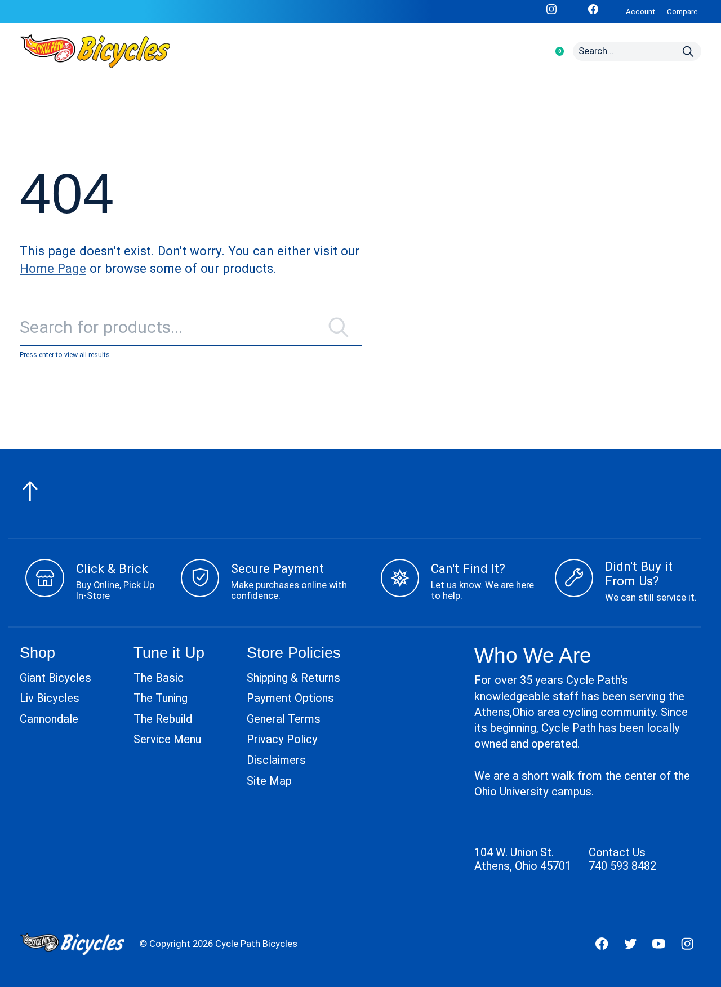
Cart (553, 51)
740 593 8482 (622, 866)
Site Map (269, 781)
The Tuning (160, 698)
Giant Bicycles (55, 677)
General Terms (284, 719)
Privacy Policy (282, 739)
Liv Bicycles (49, 698)
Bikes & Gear (212, 51)
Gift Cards (406, 51)
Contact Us (617, 852)
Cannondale (49, 719)
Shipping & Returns (293, 677)
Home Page (53, 268)
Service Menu (167, 739)
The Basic (158, 677)
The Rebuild (162, 719)
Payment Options (290, 698)
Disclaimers (276, 760)
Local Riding (281, 51)
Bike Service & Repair (479, 51)
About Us (345, 51)
